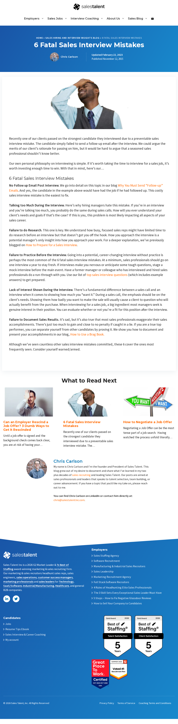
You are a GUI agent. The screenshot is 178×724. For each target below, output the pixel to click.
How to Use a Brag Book (87, 334)
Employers (31, 18)
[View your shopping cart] (152, 18)
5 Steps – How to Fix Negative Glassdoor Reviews (122, 598)
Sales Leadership (104, 571)
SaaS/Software (12, 585)
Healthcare (62, 585)
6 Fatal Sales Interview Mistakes (81, 424)
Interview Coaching (85, 18)
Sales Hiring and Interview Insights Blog (72, 37)
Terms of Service (126, 703)
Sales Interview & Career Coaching (25, 634)
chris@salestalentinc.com (69, 500)
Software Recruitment (107, 561)
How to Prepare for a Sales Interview (51, 245)
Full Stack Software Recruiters (111, 582)
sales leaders (46, 581)
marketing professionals (18, 581)
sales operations (26, 577)
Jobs (8, 624)
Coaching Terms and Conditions (155, 703)
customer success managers (55, 577)
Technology (66, 581)
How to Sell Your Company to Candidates (118, 603)
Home (39, 37)
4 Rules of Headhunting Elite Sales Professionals (123, 587)
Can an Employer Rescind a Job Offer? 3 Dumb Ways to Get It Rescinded (26, 426)
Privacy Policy (107, 703)
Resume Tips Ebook (17, 629)
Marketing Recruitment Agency (112, 577)
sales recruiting (81, 475)
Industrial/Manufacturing (38, 585)
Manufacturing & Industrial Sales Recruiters (119, 566)
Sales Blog (135, 18)
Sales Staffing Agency (106, 555)
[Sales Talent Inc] (89, 6)
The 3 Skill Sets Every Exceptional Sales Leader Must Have (128, 592)
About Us (113, 18)
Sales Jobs (55, 18)
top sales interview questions (107, 275)
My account (12, 639)
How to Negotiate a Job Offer (147, 422)
